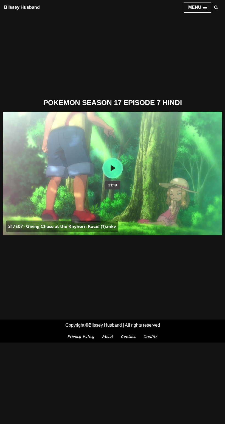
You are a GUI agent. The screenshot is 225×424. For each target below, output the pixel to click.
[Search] (216, 7)
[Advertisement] (112, 55)
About (107, 336)
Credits (151, 336)
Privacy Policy (81, 336)
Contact (128, 336)
